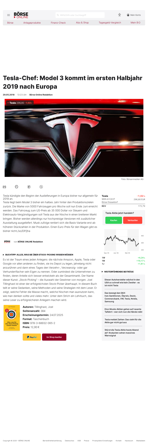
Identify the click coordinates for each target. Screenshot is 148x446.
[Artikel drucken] (16, 186)
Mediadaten (140, 441)
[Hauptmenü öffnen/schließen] (8, 15)
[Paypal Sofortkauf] (32, 337)
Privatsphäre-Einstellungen (102, 441)
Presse (86, 441)
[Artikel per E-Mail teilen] (4, 187)
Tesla (6, 195)
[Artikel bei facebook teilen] (29, 186)
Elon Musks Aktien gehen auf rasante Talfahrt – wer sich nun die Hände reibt (123, 310)
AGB (79, 441)
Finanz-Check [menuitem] (58, 22)
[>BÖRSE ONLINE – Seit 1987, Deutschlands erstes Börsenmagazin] (21, 15)
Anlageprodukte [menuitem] (32, 22)
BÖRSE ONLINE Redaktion (30, 241)
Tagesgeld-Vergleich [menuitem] (110, 22)
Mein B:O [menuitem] (135, 22)
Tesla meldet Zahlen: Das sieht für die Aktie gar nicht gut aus (123, 321)
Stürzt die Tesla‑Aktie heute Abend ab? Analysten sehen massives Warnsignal (122, 333)
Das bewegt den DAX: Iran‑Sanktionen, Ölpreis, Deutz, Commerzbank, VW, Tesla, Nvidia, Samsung (121, 297)
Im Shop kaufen (54, 337)
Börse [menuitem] (10, 22)
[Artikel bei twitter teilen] (41, 186)
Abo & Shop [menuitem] (82, 22)
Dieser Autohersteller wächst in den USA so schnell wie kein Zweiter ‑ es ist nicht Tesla (122, 282)
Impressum (129, 441)
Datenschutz (69, 441)
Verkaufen (133, 220)
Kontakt (119, 441)
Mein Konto (135, 15)
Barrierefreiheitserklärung (52, 441)
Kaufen (113, 220)
